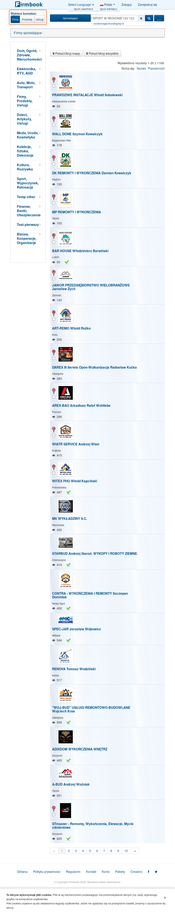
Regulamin (73, 871)
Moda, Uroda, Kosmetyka (27, 134)
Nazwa (141, 68)
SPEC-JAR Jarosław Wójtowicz (76, 629)
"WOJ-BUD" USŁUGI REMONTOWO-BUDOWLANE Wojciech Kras (91, 709)
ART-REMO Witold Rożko (71, 328)
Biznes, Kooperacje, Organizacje (26, 238)
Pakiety (120, 871)
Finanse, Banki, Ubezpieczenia (29, 210)
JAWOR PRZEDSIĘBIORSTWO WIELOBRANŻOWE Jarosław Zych (91, 287)
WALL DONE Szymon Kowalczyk (77, 134)
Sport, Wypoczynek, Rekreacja (28, 183)
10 (126, 851)
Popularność (156, 68)
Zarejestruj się (147, 4)
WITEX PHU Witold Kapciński (74, 481)
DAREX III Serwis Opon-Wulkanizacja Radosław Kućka (94, 367)
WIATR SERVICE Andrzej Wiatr (75, 444)
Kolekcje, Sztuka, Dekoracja (25, 151)
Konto (106, 871)
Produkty (27, 19)
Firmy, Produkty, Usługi (24, 101)
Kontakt (91, 871)
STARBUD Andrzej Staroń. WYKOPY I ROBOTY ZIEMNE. (95, 553)
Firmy (15, 19)
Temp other (26, 196)
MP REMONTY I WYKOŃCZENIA (76, 212)
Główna (22, 871)
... (159, 18)
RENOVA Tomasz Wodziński (74, 669)
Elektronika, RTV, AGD (26, 71)
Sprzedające (70, 18)
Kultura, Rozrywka (25, 166)
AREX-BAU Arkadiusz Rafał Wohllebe (81, 405)
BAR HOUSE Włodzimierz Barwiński (80, 250)
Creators (136, 871)
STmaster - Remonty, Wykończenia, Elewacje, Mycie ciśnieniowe (93, 825)
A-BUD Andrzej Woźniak (71, 784)
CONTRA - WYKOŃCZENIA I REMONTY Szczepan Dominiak (90, 595)
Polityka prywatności (46, 871)
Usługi (40, 19)
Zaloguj (126, 4)
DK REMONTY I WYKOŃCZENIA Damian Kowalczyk (91, 173)
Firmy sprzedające (28, 32)
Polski (108, 5)
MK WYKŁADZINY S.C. (69, 518)
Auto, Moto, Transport (26, 84)
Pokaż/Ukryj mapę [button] (67, 53)
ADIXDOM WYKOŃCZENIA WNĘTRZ (79, 749)
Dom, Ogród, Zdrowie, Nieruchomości (29, 55)
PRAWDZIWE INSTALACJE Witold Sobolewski (87, 95)
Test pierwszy (28, 224)
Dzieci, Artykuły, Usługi (24, 119)
